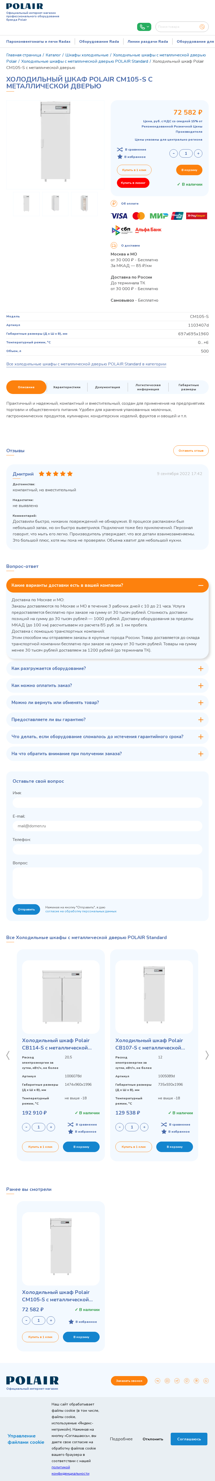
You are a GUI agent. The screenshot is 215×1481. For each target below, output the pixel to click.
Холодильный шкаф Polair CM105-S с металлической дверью (56, 1296)
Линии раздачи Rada (148, 41)
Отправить (26, 909)
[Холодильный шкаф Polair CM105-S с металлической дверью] (61, 1249)
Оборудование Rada (99, 41)
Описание (26, 387)
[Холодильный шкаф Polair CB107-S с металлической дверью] (154, 997)
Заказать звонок (129, 1381)
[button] (8, 1055)
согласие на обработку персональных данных (80, 911)
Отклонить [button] (153, 1439)
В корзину (189, 170)
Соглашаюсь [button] (189, 1439)
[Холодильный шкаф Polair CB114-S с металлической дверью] (61, 997)
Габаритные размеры (189, 387)
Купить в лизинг (133, 183)
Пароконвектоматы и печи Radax (38, 41)
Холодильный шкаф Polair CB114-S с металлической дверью (56, 1044)
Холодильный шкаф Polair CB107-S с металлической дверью (149, 1044)
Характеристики (66, 387)
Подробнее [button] (121, 1439)
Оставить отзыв (191, 451)
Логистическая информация (148, 387)
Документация (107, 387)
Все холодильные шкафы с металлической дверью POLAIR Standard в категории (86, 364)
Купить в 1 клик (134, 170)
